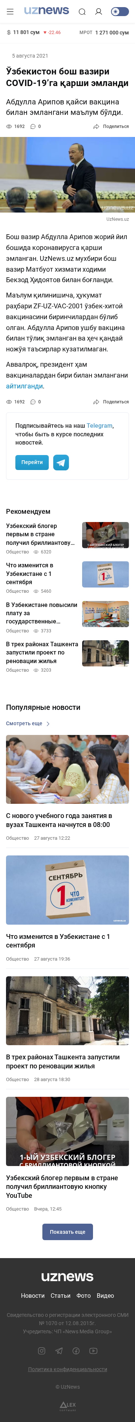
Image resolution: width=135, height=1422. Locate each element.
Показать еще (68, 1232)
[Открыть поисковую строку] (82, 11)
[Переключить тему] (120, 11)
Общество (17, 838)
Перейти (32, 462)
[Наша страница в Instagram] (41, 1350)
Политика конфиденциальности (67, 1369)
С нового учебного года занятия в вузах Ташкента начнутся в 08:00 (59, 820)
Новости (33, 1295)
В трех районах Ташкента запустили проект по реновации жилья (63, 1061)
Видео (105, 1295)
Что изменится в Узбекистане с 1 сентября (58, 941)
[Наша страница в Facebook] (76, 1350)
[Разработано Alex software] (68, 1406)
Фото (83, 1295)
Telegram (99, 425)
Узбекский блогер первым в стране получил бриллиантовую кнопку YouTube (62, 1186)
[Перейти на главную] (46, 11)
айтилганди (24, 386)
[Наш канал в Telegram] (58, 1350)
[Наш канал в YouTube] (93, 1350)
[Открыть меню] (10, 11)
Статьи (60, 1295)
